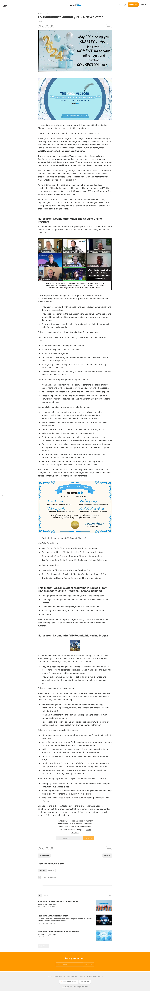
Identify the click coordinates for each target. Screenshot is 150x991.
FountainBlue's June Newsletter (53, 916)
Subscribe (133, 4)
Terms (88, 976)
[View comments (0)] (47, 26)
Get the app (85, 982)
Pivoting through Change (47, 934)
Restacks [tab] (51, 870)
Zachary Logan (48, 552)
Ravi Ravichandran (50, 560)
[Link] (35, 220)
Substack (65, 987)
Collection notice (97, 976)
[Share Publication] (125, 4)
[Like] (39, 926)
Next (106, 856)
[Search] (120, 4)
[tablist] (47, 870)
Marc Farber (47, 548)
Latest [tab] (45, 896)
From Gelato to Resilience (47, 904)
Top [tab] (40, 896)
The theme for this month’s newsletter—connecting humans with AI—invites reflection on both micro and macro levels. (65, 920)
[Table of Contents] (2, 495)
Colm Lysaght (48, 556)
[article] (75, 906)
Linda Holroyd (57, 538)
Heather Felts (48, 570)
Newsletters (43, 13)
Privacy (82, 976)
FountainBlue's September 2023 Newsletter (58, 931)
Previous (45, 856)
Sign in (143, 4)
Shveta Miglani (48, 578)
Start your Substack (70, 982)
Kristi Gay (46, 574)
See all (41, 946)
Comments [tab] (42, 870)
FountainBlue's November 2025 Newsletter (58, 901)
